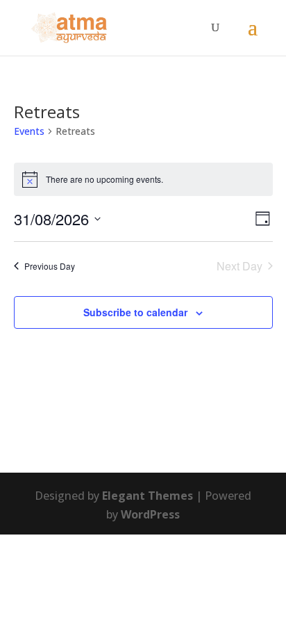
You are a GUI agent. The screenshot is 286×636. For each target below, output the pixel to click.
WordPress (150, 514)
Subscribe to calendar (135, 312)
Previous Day (49, 266)
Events (29, 131)
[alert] (143, 179)
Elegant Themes (147, 495)
